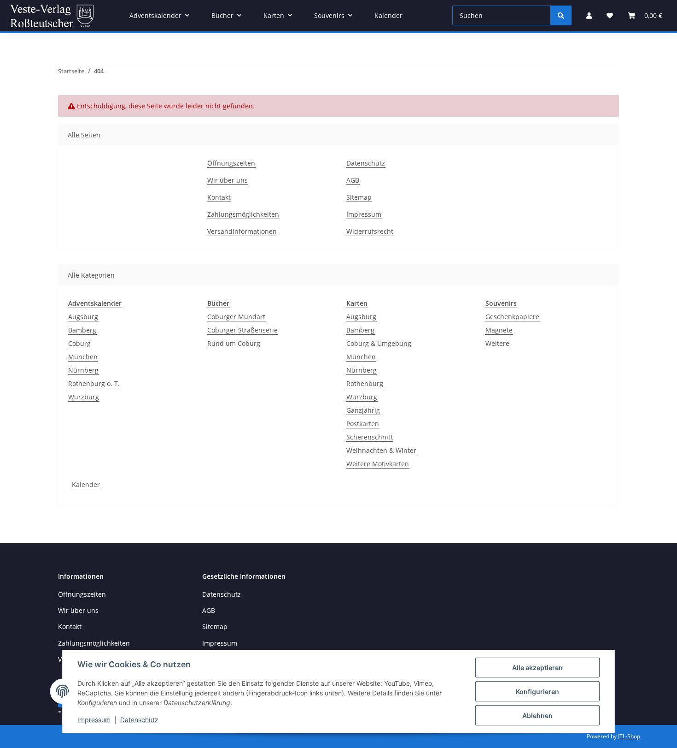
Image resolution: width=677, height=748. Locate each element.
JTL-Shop (629, 736)
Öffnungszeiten (231, 163)
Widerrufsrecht (369, 231)
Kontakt (219, 197)
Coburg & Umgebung (378, 343)
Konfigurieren (537, 691)
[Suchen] (561, 15)
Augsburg (83, 316)
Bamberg (82, 330)
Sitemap (359, 197)
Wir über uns (227, 180)
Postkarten (362, 423)
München (83, 356)
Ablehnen (537, 715)
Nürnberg (83, 370)
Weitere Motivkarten (377, 463)
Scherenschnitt (369, 437)
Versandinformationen (242, 231)
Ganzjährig (363, 410)
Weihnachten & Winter (381, 450)
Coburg (79, 343)
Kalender (86, 484)
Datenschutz (139, 720)
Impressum (94, 720)
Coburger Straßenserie (242, 330)
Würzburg (83, 396)
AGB (352, 180)
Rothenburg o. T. (94, 383)
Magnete (499, 330)
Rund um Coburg (233, 343)
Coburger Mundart (236, 316)
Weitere (497, 343)
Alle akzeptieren (537, 667)
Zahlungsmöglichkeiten (243, 214)
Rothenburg (364, 383)
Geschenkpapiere (512, 316)
